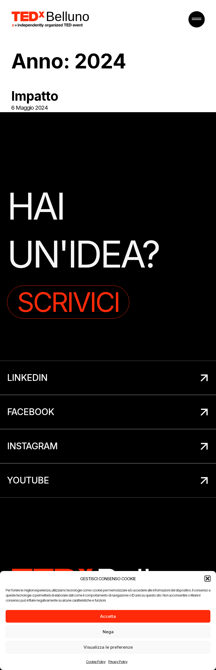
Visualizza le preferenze (108, 647)
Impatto (34, 96)
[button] (207, 578)
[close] (196, 19)
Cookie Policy (95, 662)
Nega (108, 631)
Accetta (108, 616)
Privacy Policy (117, 662)
